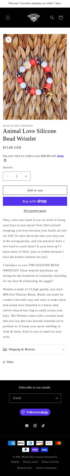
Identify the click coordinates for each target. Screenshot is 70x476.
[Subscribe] (56, 398)
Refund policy (24, 468)
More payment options (35, 210)
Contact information (46, 468)
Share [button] (10, 361)
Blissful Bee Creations (33, 457)
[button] (8, 17)
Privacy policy (30, 462)
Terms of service (50, 462)
